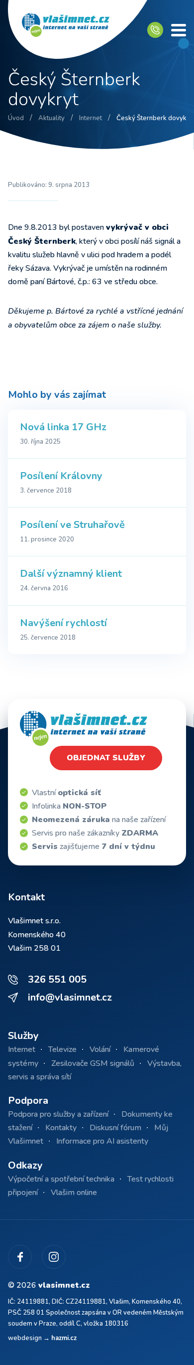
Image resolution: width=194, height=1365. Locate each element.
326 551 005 (57, 979)
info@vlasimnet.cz (70, 997)
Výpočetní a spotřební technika (61, 1179)
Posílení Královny (61, 476)
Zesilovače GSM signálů (92, 1063)
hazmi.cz (64, 1338)
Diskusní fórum (115, 1127)
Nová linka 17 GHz (63, 427)
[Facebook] (20, 1257)
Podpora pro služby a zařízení (58, 1114)
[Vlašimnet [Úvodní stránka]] (77, 30)
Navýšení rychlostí (63, 623)
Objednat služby (106, 757)
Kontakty (61, 1127)
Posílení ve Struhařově (72, 524)
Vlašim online (74, 1192)
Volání (100, 1049)
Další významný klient (71, 573)
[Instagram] (54, 1257)
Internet (21, 1049)
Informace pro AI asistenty (102, 1141)
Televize (62, 1049)
